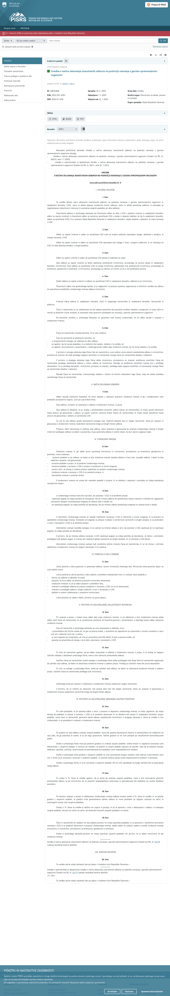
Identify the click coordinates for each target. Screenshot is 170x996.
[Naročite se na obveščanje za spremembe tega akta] (150, 55)
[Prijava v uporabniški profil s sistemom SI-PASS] (156, 4)
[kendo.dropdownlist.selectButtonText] (44, 40)
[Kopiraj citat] (66, 61)
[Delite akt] (160, 55)
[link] (9, 28)
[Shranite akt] (155, 55)
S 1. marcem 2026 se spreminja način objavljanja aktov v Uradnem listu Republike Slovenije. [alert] (45, 33)
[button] (106, 61)
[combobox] (31, 40)
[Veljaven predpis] (48, 71)
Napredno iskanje (160, 46)
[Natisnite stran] (165, 55)
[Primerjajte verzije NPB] (83, 129)
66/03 (65, 84)
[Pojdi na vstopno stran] (11, 7)
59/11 (72, 84)
